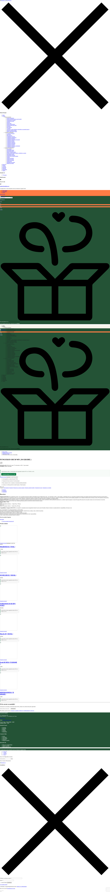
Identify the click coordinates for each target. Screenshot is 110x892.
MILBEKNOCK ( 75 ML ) (7, 547)
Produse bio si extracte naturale (12, 156)
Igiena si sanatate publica (11, 152)
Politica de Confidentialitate (7, 744)
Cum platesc (4, 191)
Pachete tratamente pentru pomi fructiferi (14, 119)
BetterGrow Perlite (10, 163)
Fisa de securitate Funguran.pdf (8, 521)
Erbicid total (9, 123)
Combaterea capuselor (11, 136)
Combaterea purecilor (11, 144)
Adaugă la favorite (3, 477)
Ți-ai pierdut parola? (3, 884)
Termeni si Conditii (5, 745)
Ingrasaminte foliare (10, 150)
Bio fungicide (9, 127)
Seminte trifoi (9, 161)
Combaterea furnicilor (11, 138)
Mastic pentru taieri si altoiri (12, 131)
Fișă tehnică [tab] (4, 491)
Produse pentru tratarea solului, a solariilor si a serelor (16, 153)
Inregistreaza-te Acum (11, 888)
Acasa (3, 115)
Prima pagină (4, 451)
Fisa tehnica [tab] (4, 490)
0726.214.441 (2, 194)
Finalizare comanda (5, 740)
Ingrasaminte (4, 169)
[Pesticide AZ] (5, 0)
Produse (3, 116)
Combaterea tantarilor (11, 146)
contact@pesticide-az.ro (4, 186)
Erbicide (8, 122)
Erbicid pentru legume (11, 124)
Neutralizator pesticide (11, 155)
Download (2, 519)
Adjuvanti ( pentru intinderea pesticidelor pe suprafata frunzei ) (18, 129)
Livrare (3, 192)
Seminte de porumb (10, 160)
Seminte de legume (10, 158)
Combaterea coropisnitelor (11, 137)
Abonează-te (13, 708)
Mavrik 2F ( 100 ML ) (6, 634)
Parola (1, 880)
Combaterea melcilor (10, 140)
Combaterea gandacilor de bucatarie (13, 139)
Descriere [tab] (4, 489)
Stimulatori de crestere (11, 162)
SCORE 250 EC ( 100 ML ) (8, 575)
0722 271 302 (2, 718)
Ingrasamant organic (10, 154)
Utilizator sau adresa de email (5, 878)
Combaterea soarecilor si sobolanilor (13, 145)
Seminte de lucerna (10, 159)
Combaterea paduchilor (11, 142)
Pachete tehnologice (10, 118)
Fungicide (8, 126)
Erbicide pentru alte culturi (11, 125)
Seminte (8, 157)
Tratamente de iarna (10, 121)
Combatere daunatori (10, 133)
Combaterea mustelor (11, 141)
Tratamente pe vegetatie (11, 120)
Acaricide (8, 128)
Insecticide (9, 134)
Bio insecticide (9, 135)
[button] (55, 207)
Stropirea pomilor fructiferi (11, 130)
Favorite (5, 175)
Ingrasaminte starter (10, 151)
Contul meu (4, 739)
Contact (3, 170)
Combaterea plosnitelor (11, 143)
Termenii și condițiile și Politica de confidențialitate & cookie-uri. (22, 710)
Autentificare (9, 882)
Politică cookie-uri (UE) (6, 746)
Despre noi (4, 164)
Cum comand (4, 190)
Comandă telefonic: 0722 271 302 (8, 474)
